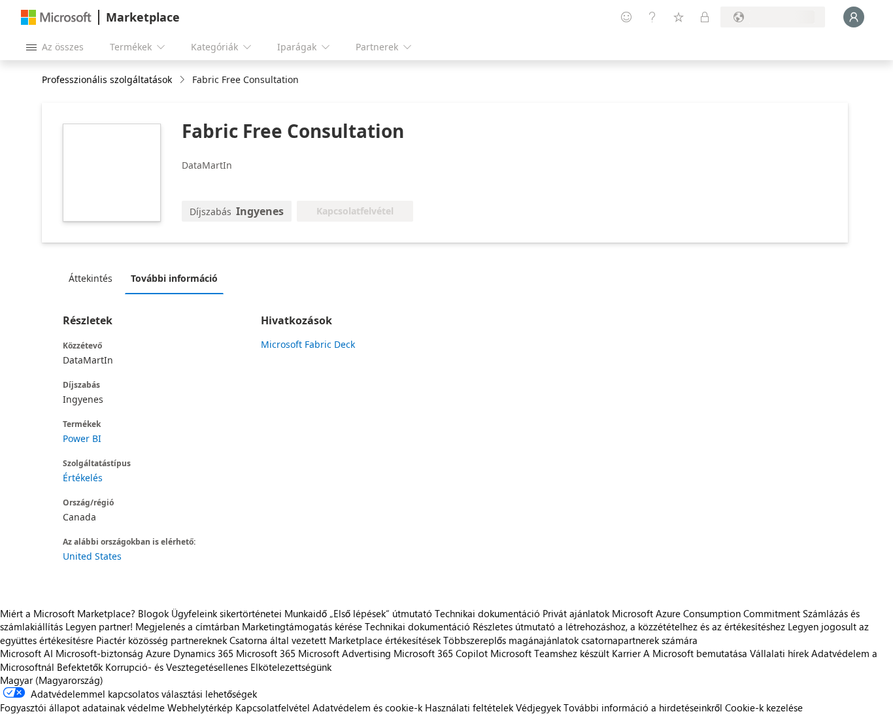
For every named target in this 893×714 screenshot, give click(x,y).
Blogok (153, 613)
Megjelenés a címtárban (187, 626)
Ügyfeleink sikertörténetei (226, 613)
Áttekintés (90, 278)
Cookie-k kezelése (764, 707)
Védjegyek (538, 707)
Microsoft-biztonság (99, 653)
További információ (174, 278)
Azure (158, 653)
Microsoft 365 (265, 653)
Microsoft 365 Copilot (441, 653)
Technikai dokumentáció (487, 613)
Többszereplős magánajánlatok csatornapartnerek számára (570, 640)
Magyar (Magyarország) (51, 680)
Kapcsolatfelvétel (272, 707)
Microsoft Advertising (344, 653)
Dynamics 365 (203, 653)
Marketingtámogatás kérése (302, 626)
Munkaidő (305, 613)
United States (92, 556)
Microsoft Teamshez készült (549, 653)
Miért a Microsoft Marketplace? (67, 613)
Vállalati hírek (779, 653)
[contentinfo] (183, 80)
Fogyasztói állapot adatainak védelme (82, 707)
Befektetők (80, 666)
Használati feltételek (469, 707)
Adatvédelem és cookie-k (367, 707)
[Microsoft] (56, 17)
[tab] (94, 278)
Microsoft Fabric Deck (308, 344)
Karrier (626, 653)
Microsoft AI (26, 653)
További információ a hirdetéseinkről (643, 707)
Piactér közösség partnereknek (161, 640)
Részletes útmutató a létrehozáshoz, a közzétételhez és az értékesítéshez (629, 626)
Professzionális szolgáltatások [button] (107, 79)
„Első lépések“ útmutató (380, 613)
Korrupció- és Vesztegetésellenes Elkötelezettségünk (218, 666)
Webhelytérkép (200, 707)
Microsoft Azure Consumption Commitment (707, 613)
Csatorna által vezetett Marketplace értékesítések (335, 640)
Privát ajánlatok (576, 613)
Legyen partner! (99, 626)
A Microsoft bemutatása (695, 653)
